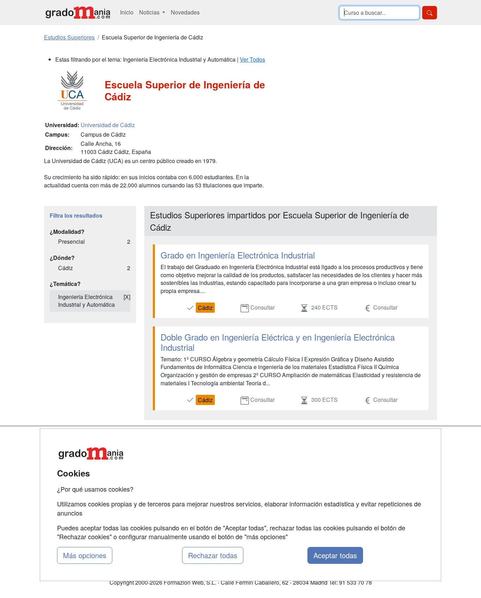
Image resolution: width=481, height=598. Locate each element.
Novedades (185, 12)
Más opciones (84, 555)
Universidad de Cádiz (108, 125)
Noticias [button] (150, 12)
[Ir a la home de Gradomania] (78, 12)
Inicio (126, 12)
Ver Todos (252, 59)
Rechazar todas (212, 555)
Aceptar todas (335, 555)
